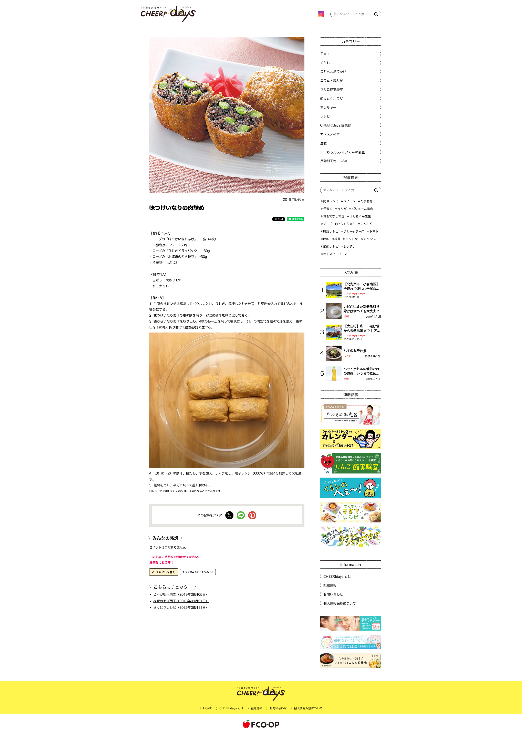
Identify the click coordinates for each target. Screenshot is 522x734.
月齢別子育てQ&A (333, 161)
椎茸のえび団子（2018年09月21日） (181, 601)
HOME (207, 708)
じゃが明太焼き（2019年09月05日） (181, 594)
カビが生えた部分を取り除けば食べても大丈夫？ (361, 309)
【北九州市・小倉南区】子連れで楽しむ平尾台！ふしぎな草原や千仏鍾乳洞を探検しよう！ (361, 286)
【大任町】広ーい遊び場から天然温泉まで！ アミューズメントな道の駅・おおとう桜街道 (362, 328)
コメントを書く (164, 572)
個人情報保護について (339, 603)
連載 (323, 143)
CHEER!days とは (337, 576)
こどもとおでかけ (354, 294)
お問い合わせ (333, 594)
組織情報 (329, 585)
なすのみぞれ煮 (355, 350)
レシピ (348, 356)
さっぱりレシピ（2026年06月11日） (181, 607)
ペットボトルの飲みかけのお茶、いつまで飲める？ (361, 371)
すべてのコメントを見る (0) (197, 572)
